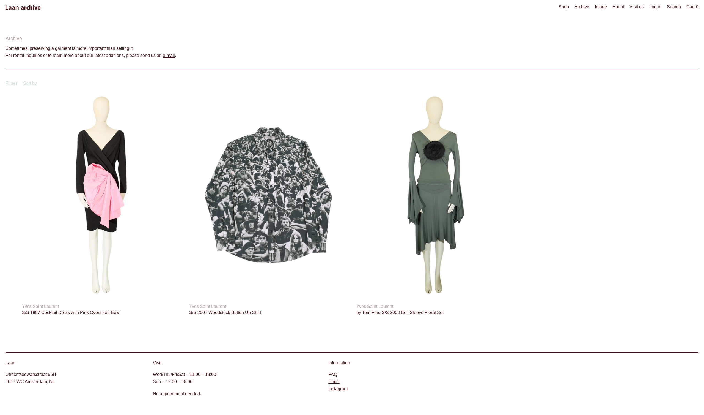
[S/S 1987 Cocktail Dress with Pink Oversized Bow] (101, 195)
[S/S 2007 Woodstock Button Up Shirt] (268, 195)
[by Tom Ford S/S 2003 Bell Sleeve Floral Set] (435, 195)
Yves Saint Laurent (40, 306)
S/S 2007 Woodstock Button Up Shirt (225, 312)
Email (334, 381)
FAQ (332, 374)
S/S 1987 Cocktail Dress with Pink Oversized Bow (71, 312)
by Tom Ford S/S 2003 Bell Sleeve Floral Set (400, 312)
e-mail (169, 55)
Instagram (338, 388)
